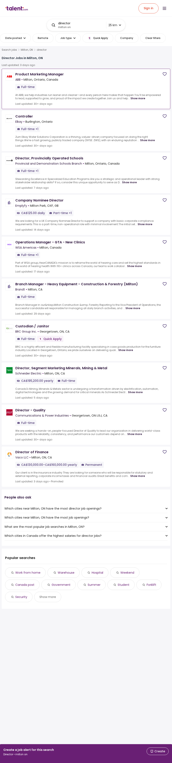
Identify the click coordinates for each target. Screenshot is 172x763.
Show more (137, 98)
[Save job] (165, 74)
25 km (112, 25)
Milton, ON (27, 50)
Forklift (151, 585)
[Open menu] (164, 8)
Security (21, 597)
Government (61, 585)
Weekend (127, 573)
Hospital (97, 573)
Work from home (27, 573)
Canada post (24, 585)
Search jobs (9, 50)
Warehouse (66, 573)
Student (123, 585)
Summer (94, 585)
